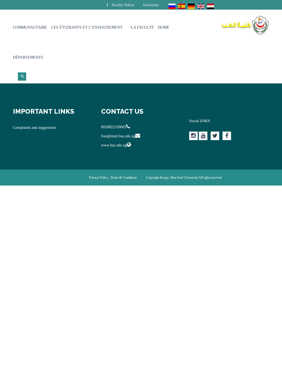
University (151, 5)
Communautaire (30, 27)
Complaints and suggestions (34, 128)
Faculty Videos (123, 5)
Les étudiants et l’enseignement (87, 27)
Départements (28, 57)
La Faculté (142, 27)
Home (163, 27)
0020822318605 (113, 127)
